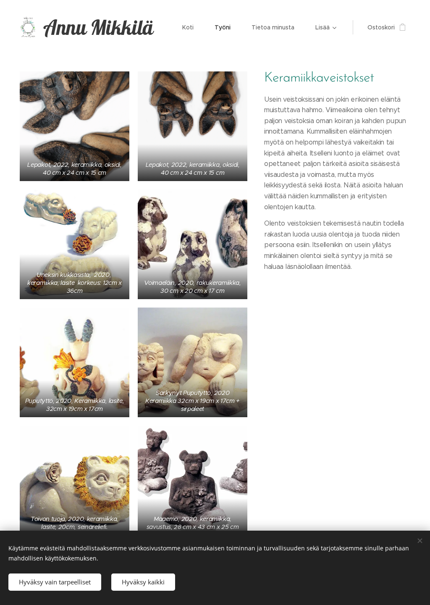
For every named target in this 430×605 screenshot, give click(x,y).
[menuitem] (192, 27)
